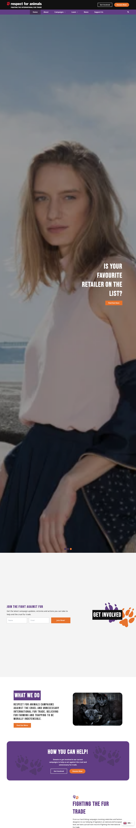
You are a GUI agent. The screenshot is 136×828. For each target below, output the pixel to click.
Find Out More (22, 725)
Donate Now (77, 771)
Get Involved (59, 771)
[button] (105, 5)
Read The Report (23, 299)
